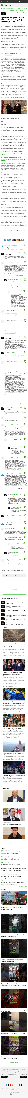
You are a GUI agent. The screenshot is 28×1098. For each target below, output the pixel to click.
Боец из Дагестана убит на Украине (10, 864)
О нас (2, 1074)
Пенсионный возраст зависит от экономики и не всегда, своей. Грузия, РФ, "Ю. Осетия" (16, 615)
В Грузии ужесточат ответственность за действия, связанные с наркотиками (15, 611)
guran (12, 262)
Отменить (14, 593)
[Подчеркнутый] (9, 575)
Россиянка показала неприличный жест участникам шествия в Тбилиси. (11, 1057)
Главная (2, 10)
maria (12, 473)
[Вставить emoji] (15, 575)
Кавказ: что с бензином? (8, 8)
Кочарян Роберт (7, 806)
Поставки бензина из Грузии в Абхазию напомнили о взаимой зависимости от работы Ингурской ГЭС (13, 644)
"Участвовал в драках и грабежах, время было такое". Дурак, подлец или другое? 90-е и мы (15, 619)
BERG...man (16, 279)
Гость (12, 424)
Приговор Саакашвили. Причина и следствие (14, 606)
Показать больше (14, 1062)
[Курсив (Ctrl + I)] (6, 575)
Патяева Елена (6, 843)
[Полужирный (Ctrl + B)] (3, 575)
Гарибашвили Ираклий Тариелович (12, 824)
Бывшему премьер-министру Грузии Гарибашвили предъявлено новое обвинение (12, 674)
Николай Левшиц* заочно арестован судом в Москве (14, 754)
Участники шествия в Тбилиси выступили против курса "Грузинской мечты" (14, 776)
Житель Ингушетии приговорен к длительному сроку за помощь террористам (13, 883)
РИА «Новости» (8, 55)
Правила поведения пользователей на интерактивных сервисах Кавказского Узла (14, 1089)
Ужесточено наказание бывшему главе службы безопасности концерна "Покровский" (13, 869)
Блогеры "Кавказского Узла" (11, 10)
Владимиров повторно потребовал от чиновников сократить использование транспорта (11, 876)
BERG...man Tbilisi (22, 10)
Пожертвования (24, 1074)
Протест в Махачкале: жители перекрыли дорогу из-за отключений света (12, 960)
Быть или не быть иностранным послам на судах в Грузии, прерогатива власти (16, 623)
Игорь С (12, 559)
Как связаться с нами (12, 1074)
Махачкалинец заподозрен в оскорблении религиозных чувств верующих (12, 852)
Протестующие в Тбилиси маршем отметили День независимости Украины (13, 702)
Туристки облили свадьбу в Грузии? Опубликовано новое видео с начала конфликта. (14, 984)
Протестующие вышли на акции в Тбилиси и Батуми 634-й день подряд (12, 729)
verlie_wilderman (14, 245)
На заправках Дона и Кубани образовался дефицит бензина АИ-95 (12, 908)
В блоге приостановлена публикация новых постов (15, 602)
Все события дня (23, 886)
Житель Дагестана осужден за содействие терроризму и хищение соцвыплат (12, 858)
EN (4, 1)
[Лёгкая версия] (7, 1)
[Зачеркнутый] (12, 575)
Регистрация (14, 589)
